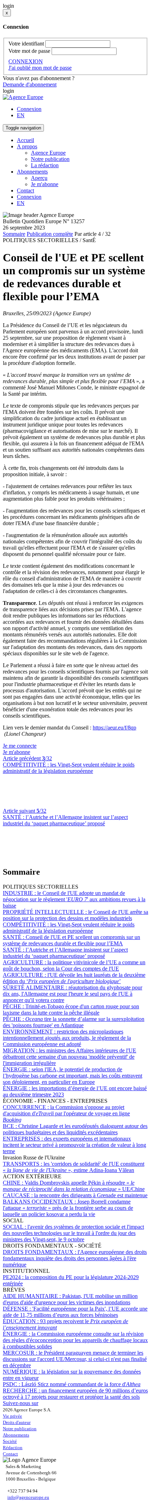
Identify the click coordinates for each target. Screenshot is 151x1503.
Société (10, 1441)
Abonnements (16, 1435)
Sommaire (14, 234)
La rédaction (45, 165)
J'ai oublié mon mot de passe (40, 68)
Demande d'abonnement (30, 84)
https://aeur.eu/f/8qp (114, 728)
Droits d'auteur (17, 1422)
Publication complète (50, 234)
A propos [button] (27, 146)
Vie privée (12, 1416)
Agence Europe (48, 153)
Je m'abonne (44, 184)
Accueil (25, 140)
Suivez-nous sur (20, 1403)
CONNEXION (25, 61)
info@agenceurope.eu (28, 1497)
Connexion (29, 109)
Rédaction (12, 1447)
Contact (25, 190)
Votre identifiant (26, 44)
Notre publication (50, 159)
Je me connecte (20, 746)
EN (21, 115)
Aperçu (39, 178)
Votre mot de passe (29, 51)
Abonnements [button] (32, 172)
